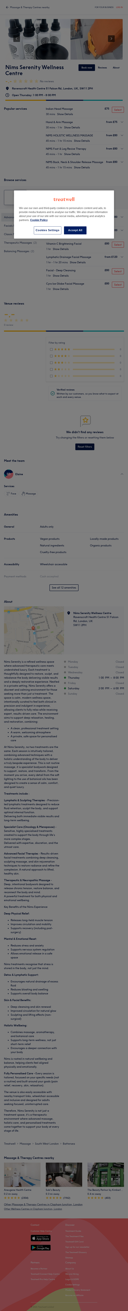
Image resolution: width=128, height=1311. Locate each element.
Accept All (75, 230)
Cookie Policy (39, 220)
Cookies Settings (48, 230)
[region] (64, 214)
